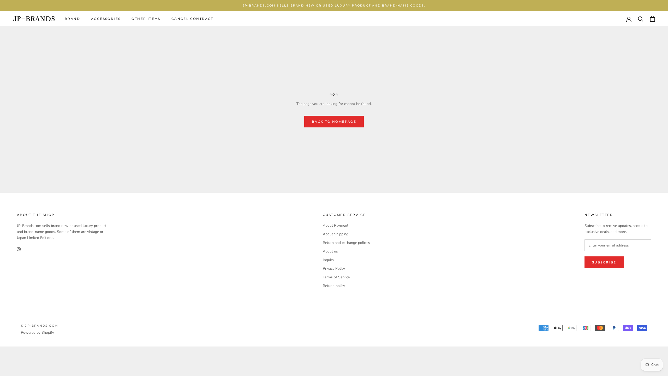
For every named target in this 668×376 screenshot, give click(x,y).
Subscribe (604, 262)
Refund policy (334, 285)
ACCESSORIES (106, 19)
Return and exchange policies (346, 242)
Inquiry (328, 259)
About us (330, 251)
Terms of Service (336, 277)
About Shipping (335, 234)
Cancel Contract (192, 19)
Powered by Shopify (37, 332)
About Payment (335, 225)
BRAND (72, 19)
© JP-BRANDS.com (39, 325)
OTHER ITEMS (146, 19)
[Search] (640, 18)
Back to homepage (334, 122)
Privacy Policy (334, 268)
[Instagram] (19, 249)
